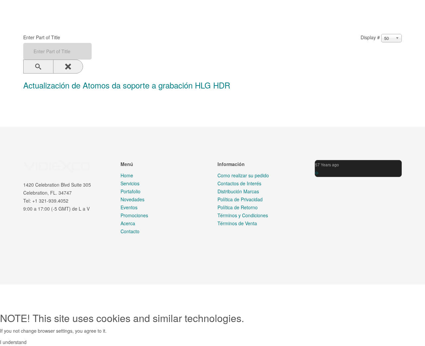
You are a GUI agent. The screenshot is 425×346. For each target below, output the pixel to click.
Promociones (134, 215)
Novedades (132, 199)
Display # (370, 37)
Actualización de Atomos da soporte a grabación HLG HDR (126, 85)
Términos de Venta (237, 223)
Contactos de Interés (239, 183)
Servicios (130, 183)
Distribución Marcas (238, 191)
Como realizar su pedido (243, 175)
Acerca (128, 223)
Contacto (130, 231)
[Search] (38, 67)
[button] (316, 173)
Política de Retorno (237, 207)
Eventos (129, 207)
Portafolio (130, 191)
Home (127, 175)
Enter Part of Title (42, 37)
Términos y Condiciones (242, 215)
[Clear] (68, 67)
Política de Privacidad (240, 199)
